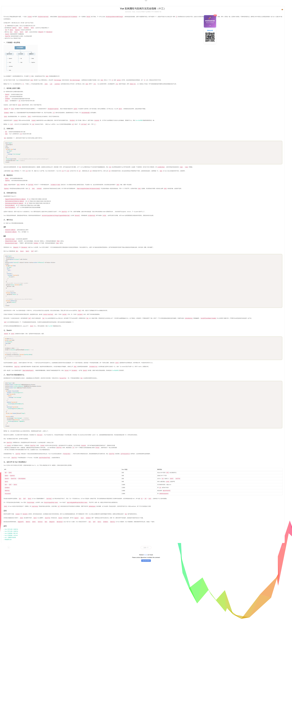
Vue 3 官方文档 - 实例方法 (11, 531)
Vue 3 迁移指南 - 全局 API (11, 535)
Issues (145, 555)
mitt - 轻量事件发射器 (10, 537)
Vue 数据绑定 (115, 370)
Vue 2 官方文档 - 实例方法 (11, 529)
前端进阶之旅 (8, 539)
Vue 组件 (50, 326)
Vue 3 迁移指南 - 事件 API (11, 533)
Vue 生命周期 (139, 120)
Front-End (139, 11)
